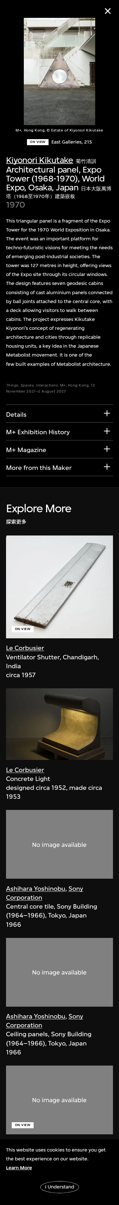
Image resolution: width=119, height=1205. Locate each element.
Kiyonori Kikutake (39, 160)
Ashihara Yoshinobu (35, 888)
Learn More (19, 1168)
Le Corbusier (25, 648)
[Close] (108, 11)
